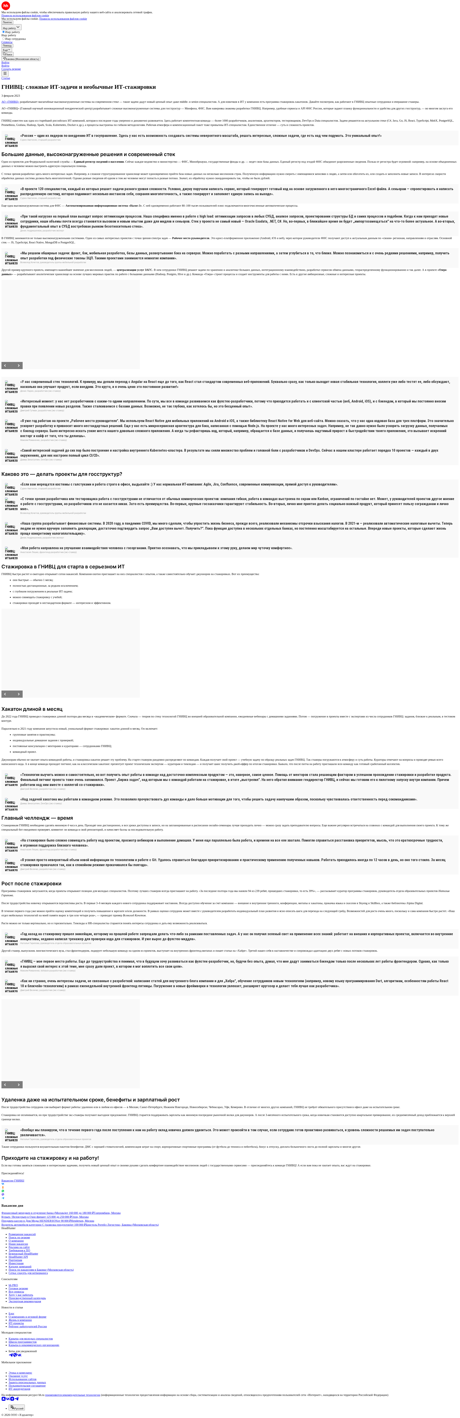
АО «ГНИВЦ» (10, 101)
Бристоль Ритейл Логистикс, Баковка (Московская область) (122, 1224)
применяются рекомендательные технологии (72, 1394)
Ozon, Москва (80, 1216)
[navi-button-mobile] (5, 74)
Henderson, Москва (82, 1220)
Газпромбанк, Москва (107, 1212)
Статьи (5, 78)
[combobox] (17, 1407)
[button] (5, 62)
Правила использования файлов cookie (63, 18)
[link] (7, 54)
